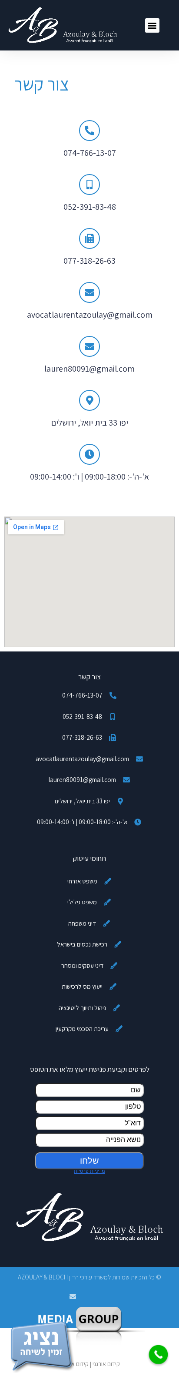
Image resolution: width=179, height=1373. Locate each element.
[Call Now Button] (158, 1354)
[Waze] (89, 1296)
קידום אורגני (106, 1364)
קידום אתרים (74, 1364)
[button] (152, 25)
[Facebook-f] (106, 1296)
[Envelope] (73, 1296)
